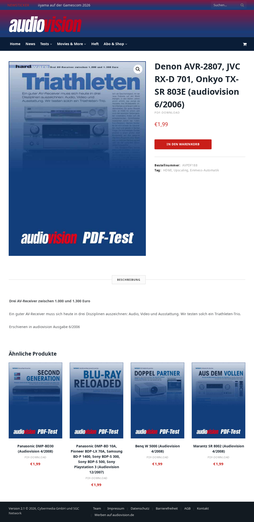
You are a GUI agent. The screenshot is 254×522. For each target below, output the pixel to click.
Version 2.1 (17, 508)
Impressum (115, 508)
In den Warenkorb (183, 144)
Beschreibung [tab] (128, 279)
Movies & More (70, 43)
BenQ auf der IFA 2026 (56, 5)
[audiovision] (44, 23)
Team (97, 508)
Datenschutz (140, 508)
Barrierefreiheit (167, 508)
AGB (187, 508)
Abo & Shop (114, 43)
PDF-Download (167, 112)
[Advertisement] (156, 23)
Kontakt (203, 508)
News (30, 43)
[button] (137, 69)
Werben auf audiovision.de (114, 515)
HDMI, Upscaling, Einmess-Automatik (191, 170)
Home (15, 43)
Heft (95, 43)
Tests (44, 43)
